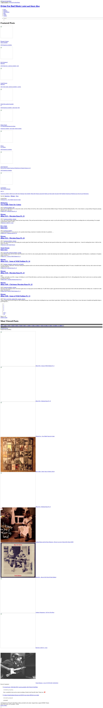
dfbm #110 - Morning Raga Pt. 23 (13, 272)
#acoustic (57, 193)
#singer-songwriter (40, 193)
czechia (19, 252)
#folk (11, 193)
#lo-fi (19, 193)
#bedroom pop (74, 193)
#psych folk (14, 193)
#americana (68, 193)
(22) (26, 325)
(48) (35, 325)
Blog (4, 13)
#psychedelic (27, 193)
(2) (6, 325)
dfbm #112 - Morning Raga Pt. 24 (13, 237)
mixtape (14, 219)
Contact (5, 15)
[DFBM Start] (6, 1)
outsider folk (14, 299)
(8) (22, 325)
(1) (2, 325)
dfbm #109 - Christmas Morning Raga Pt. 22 (16, 283)
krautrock (10, 264)
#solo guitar (52, 193)
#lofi (60, 193)
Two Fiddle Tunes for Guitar (11, 203)
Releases (5, 10)
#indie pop (46, 193)
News (4, 9)
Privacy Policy (4, 705)
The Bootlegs (6, 12)
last (4, 314)
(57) (39, 325)
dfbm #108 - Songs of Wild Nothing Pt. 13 (15, 295)
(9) (14, 325)
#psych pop (80, 193)
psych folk (8, 299)
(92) (48, 325)
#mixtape (22, 193)
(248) (52, 325)
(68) (43, 325)
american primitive (8, 207)
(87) (62, 325)
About (4, 14)
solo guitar (6, 252)
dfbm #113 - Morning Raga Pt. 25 (13, 215)
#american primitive (5, 193)
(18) (18, 325)
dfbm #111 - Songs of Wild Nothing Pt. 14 (15, 260)
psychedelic (21, 264)
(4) (10, 325)
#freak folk (33, 193)
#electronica (86, 193)
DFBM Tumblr (4, 317)
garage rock (15, 264)
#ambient (64, 193)
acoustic (19, 299)
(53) (30, 325)
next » (4, 312)
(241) (57, 325)
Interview (4, 227)
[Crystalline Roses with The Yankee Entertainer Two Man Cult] (4, 328)
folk (13, 207)
